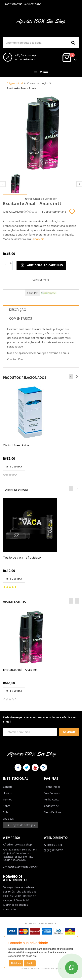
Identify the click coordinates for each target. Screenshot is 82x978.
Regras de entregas (23, 825)
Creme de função (37, 83)
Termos (7, 799)
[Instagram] (43, 767)
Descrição (17, 309)
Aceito (29, 963)
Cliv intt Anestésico (16, 445)
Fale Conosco (52, 793)
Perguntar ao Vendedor (42, 198)
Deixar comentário (55, 211)
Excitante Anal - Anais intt (20, 670)
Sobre (6, 806)
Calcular (32, 293)
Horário (7, 793)
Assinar (69, 732)
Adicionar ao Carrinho (45, 265)
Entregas (8, 818)
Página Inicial (15, 83)
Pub (5, 812)
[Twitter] (26, 767)
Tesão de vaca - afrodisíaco (22, 557)
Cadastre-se (51, 806)
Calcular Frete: (41, 279)
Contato (8, 786)
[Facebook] (18, 767)
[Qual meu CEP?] (49, 292)
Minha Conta (51, 799)
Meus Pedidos (52, 812)
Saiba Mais (37, 239)
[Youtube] (35, 767)
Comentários (20, 318)
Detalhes (16, 963)
